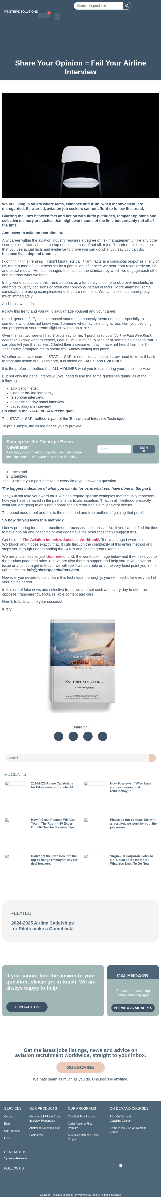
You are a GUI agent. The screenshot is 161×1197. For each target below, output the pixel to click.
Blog (7, 1123)
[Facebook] (13, 1175)
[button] (57, 16)
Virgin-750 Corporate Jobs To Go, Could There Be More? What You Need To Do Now (131, 859)
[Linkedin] (6, 1175)
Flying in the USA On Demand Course (128, 1130)
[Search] (152, 758)
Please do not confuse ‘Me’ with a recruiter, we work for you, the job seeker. (133, 823)
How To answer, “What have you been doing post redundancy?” (130, 787)
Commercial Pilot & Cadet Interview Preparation (45, 1118)
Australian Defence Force (44, 1127)
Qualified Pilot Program (82, 1116)
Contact (9, 1116)
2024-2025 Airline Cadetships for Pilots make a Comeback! (52, 785)
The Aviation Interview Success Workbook (60, 540)
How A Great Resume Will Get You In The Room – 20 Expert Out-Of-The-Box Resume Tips (53, 823)
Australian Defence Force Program (83, 1137)
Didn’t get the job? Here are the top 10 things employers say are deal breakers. (54, 859)
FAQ (7, 1137)
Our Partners (12, 1130)
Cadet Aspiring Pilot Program (80, 1125)
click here (54, 556)
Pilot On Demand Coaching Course (120, 1118)
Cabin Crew (36, 1135)
